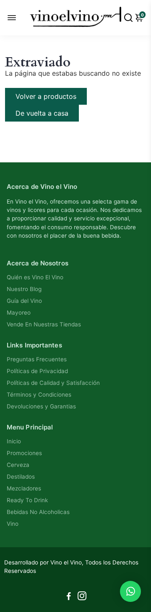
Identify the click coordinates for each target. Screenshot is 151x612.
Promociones (24, 453)
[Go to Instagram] (82, 597)
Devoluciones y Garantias (41, 406)
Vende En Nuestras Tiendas (44, 324)
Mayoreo (19, 312)
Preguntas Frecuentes (37, 359)
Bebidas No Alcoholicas (38, 512)
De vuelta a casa (42, 113)
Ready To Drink (27, 500)
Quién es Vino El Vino (35, 277)
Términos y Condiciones (39, 394)
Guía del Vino (24, 300)
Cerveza (18, 464)
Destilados (21, 476)
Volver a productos (46, 96)
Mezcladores (24, 488)
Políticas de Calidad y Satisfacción (53, 382)
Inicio (14, 441)
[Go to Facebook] (68, 597)
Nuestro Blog (24, 289)
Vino (12, 523)
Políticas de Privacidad (37, 371)
